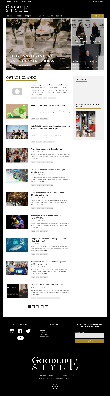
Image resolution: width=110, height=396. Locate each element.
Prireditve (39, 141)
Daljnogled (30, 16)
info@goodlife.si (44, 336)
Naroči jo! (54, 375)
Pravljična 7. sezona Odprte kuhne (46, 149)
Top (105, 391)
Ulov (37, 118)
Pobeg (19, 16)
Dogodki (33, 162)
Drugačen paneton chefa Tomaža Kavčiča (49, 85)
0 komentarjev (43, 118)
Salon (41, 16)
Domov (9, 1)
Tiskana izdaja (39, 375)
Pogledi (10, 16)
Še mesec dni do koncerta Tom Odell (47, 285)
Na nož (59, 16)
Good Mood (97, 16)
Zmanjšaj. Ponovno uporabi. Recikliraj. (48, 105)
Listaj (29, 1)
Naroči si (101, 1)
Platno (50, 16)
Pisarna (16, 1)
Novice (33, 118)
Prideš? (23, 1)
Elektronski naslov (80, 332)
